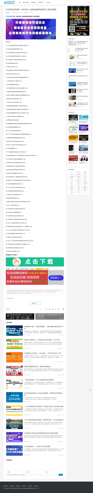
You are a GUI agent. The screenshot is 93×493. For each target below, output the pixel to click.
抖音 (72, 181)
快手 (85, 178)
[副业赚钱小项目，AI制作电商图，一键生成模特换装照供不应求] (14, 330)
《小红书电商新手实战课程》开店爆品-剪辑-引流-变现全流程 (44, 406)
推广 (72, 183)
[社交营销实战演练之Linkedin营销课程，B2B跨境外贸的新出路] (14, 397)
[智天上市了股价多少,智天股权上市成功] (72, 69)
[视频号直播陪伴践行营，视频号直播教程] (14, 370)
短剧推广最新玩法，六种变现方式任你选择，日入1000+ (42, 340)
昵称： (9, 472)
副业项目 (78, 176)
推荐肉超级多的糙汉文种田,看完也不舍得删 (82, 42)
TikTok (78, 172)
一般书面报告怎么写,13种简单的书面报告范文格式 (82, 103)
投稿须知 (36, 486)
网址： (47, 472)
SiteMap (21, 488)
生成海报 (48, 309)
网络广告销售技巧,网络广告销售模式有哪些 (83, 122)
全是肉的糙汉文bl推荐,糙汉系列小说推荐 (82, 49)
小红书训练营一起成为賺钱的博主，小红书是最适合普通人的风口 (83, 162)
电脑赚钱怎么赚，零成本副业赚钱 (73, 152)
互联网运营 (40, 2)
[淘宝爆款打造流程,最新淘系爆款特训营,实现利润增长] (14, 437)
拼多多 (85, 181)
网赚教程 (26, 12)
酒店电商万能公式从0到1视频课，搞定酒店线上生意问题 (73, 132)
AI (71, 172)
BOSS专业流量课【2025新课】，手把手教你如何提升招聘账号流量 (83, 132)
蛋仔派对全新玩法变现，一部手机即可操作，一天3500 (83, 142)
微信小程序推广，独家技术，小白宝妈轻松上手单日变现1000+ (73, 162)
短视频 (78, 187)
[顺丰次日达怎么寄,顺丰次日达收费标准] (72, 89)
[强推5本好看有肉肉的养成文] (72, 55)
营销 (78, 189)
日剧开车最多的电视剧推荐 (82, 96)
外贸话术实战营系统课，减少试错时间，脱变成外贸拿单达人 (73, 142)
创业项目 (78, 174)
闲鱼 (78, 192)
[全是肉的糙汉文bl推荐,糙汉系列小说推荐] (72, 48)
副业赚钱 (72, 176)
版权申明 (6, 486)
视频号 (85, 189)
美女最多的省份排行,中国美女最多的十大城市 (78, 76)
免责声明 (24, 486)
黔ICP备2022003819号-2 (33, 488)
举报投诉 (18, 486)
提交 (61, 474)
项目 (85, 192)
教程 (78, 183)
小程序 (85, 176)
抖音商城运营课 (10, 16)
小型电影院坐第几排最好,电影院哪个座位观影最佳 (82, 83)
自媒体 (72, 189)
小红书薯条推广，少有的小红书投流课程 (37, 446)
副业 (85, 174)
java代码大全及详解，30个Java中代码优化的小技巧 (82, 63)
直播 (85, 185)
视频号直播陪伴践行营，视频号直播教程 (37, 366)
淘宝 (72, 185)
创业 (72, 174)
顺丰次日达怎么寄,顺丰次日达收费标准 (82, 90)
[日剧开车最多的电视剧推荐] (72, 96)
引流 (78, 178)
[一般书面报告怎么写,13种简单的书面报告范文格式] (72, 103)
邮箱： (28, 472)
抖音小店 (78, 181)
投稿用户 (8, 12)
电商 (78, 185)
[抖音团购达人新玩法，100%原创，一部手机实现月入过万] (14, 357)
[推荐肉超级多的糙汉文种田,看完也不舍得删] (72, 41)
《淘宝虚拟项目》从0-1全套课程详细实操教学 (39, 380)
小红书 (72, 178)
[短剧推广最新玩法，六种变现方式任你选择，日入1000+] (14, 344)
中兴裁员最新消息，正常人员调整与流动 (73, 122)
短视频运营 (33, 2)
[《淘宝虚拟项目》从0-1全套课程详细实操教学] (14, 384)
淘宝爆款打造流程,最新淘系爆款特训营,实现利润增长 (41, 433)
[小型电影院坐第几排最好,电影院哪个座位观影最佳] (72, 82)
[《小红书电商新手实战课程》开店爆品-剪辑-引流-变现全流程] (14, 410)
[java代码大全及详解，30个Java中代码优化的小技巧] (72, 62)
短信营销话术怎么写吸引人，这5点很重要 (83, 152)
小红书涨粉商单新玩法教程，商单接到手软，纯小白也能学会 (43, 420)
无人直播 (85, 183)
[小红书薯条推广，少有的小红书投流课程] (14, 450)
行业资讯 (48, 2)
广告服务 (30, 486)
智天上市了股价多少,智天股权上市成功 (82, 69)
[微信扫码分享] (52, 309)
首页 (20, 2)
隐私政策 (12, 486)
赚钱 (72, 192)
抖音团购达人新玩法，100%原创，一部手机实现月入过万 (42, 353)
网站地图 (25, 488)
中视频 (85, 172)
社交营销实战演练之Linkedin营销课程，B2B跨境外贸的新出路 (43, 394)
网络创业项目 (26, 2)
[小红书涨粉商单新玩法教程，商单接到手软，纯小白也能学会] (14, 424)
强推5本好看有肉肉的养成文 (82, 55)
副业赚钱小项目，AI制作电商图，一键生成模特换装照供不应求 (43, 327)
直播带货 (72, 187)
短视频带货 (85, 187)
